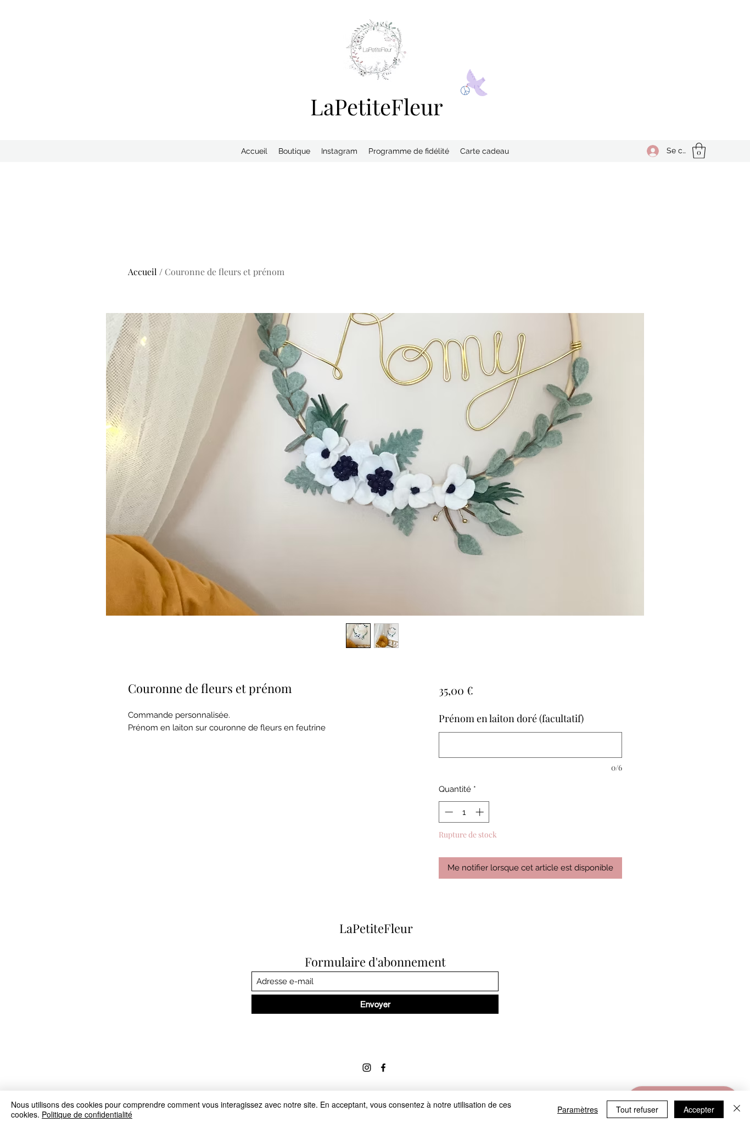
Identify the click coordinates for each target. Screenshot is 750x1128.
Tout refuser (637, 1109)
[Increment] (480, 812)
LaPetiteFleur (376, 106)
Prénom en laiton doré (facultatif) (511, 718)
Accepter (699, 1109)
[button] (699, 151)
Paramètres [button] (577, 1109)
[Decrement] (447, 812)
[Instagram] (366, 1067)
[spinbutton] (464, 812)
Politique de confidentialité (87, 1114)
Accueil (142, 271)
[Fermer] (736, 1109)
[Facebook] (383, 1067)
